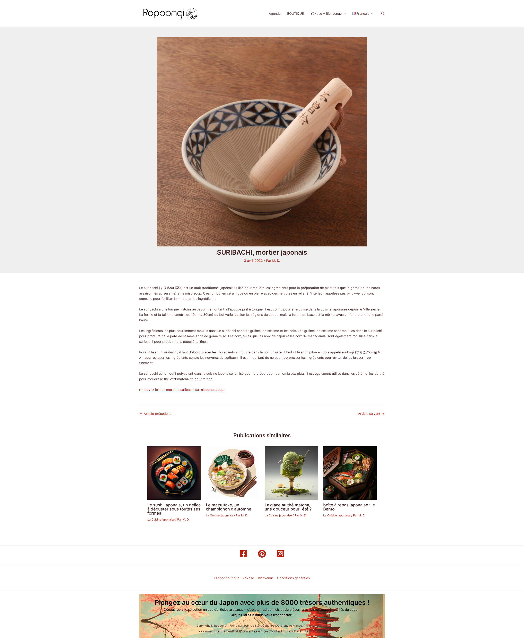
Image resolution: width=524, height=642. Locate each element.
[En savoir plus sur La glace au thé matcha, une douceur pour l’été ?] (291, 473)
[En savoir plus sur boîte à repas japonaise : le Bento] (350, 473)
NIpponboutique (226, 578)
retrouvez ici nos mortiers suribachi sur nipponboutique (182, 390)
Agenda (275, 13)
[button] (344, 13)
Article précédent (155, 413)
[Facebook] (243, 554)
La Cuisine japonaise (161, 519)
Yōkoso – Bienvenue (326, 13)
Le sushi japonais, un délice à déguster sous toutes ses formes (174, 509)
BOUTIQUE (295, 13)
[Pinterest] (262, 554)
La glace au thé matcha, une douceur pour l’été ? (288, 507)
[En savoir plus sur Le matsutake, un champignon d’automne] (232, 473)
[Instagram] (280, 554)
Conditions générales (293, 578)
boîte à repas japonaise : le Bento (349, 507)
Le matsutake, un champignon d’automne (228, 507)
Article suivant (371, 413)
